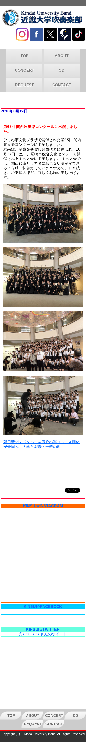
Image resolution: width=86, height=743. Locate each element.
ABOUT (62, 56)
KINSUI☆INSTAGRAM (43, 506)
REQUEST (24, 85)
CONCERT (24, 70)
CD (61, 70)
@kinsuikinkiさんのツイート (43, 634)
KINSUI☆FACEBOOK (43, 607)
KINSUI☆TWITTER (43, 629)
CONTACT (61, 85)
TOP (24, 56)
